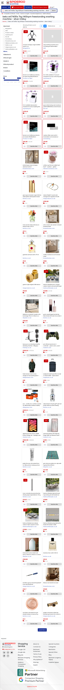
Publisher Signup (54, 662)
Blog (50, 655)
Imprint (35, 665)
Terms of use (37, 654)
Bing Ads (20, 655)
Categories (52, 647)
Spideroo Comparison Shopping (22, 664)
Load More (42, 630)
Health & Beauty (47, 13)
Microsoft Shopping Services (24, 658)
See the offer (33, 56)
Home (4, 21)
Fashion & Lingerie (24, 13)
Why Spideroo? (37, 659)
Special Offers (53, 652)
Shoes (17, 13)
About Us (36, 644)
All (2, 13)
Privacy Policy (37, 657)
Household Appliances (36, 13)
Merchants (52, 649)
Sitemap (36, 662)
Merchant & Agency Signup (55, 658)
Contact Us (36, 647)
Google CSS (21, 649)
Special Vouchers (54, 644)
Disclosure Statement (36, 650)
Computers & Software (9, 13)
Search (54, 10)
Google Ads (21, 652)
